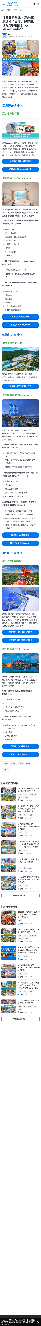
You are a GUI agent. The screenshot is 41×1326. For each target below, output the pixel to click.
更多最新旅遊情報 (19, 1019)
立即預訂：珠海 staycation (20, 543)
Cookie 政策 (5, 1324)
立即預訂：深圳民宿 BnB (20, 317)
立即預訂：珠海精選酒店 (20, 535)
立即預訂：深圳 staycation (20, 325)
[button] (3, 4)
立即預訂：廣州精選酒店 (20, 746)
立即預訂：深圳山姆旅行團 (20, 161)
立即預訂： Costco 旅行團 (19, 169)
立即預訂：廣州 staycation (20, 754)
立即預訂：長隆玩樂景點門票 (19, 632)
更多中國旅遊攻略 (19, 895)
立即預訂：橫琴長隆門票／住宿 (19, 386)
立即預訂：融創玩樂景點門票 (19, 640)
